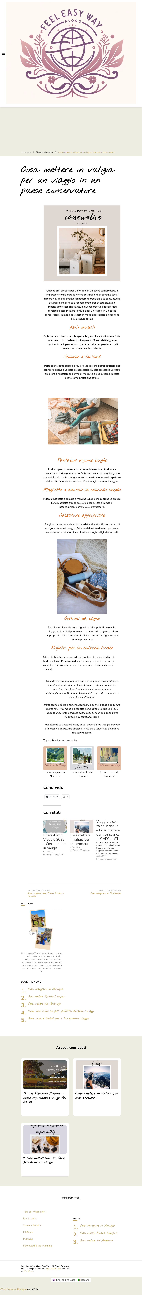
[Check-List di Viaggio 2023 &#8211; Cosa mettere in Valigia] (55, 826)
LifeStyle (28, 1232)
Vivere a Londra (32, 1225)
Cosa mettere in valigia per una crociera (80, 839)
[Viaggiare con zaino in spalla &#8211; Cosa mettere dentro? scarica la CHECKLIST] (109, 840)
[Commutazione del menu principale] (3, 54)
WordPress (28, 1271)
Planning (28, 1239)
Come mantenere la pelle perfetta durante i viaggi (61, 1011)
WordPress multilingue (13, 1289)
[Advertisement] (71, 128)
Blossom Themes (53, 1268)
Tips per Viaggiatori (34, 1211)
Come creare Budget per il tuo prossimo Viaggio (58, 1018)
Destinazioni (29, 1218)
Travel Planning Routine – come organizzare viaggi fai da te (44, 1097)
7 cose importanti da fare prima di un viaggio (43, 1160)
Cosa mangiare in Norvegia (45, 989)
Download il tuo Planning (37, 1245)
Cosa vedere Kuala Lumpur (46, 996)
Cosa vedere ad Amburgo (44, 1004)
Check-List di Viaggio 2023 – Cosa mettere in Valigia (55, 841)
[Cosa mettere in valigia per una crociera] (81, 826)
